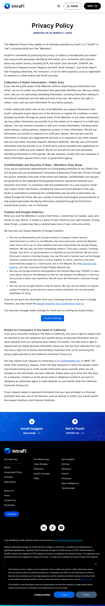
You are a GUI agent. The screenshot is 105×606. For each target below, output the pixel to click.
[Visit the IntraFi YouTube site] (61, 527)
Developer (9, 505)
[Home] (14, 6)
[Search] (58, 6)
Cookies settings (42, 594)
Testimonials (68, 488)
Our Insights (68, 459)
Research (66, 469)
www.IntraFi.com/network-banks (68, 540)
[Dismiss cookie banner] (96, 564)
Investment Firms (13, 472)
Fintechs (8, 477)
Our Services (10, 459)
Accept (64, 594)
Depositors (10, 482)
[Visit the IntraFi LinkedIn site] (43, 527)
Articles (66, 464)
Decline (86, 594)
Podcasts (66, 478)
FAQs (36, 478)
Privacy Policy (86, 579)
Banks (7, 467)
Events (65, 473)
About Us (9, 490)
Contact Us (10, 500)
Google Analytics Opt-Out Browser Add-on (60, 303)
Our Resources (41, 459)
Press (7, 495)
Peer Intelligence (70, 483)
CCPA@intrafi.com (70, 361)
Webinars (39, 469)
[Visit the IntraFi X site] (52, 527)
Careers (12, 514)
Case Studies (41, 464)
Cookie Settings (52, 318)
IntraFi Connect (42, 473)
